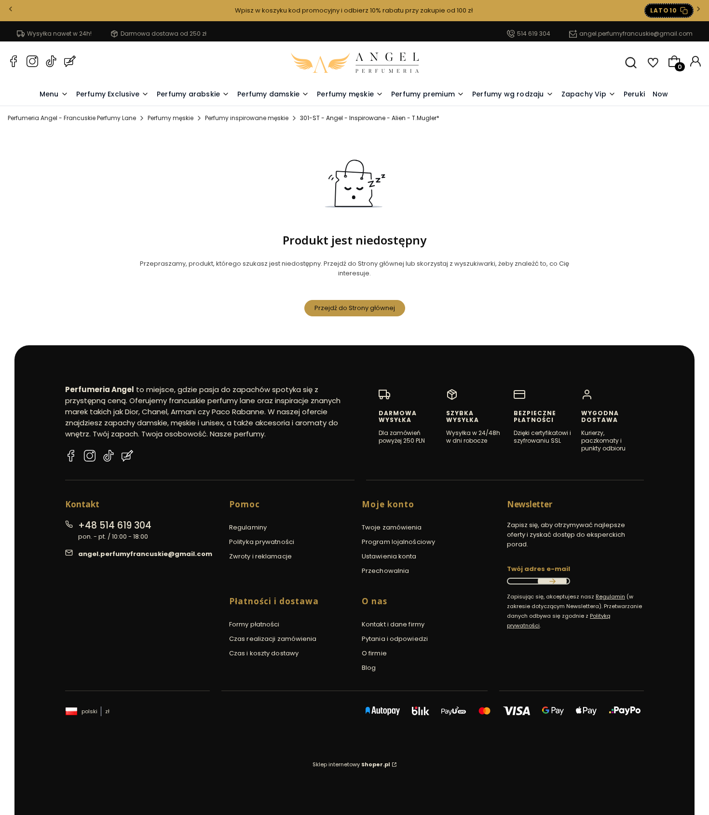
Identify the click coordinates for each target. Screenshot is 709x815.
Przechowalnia (385, 570)
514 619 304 (533, 33)
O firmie (374, 653)
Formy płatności (254, 624)
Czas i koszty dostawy (264, 653)
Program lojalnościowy (398, 541)
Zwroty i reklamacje (260, 556)
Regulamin (610, 596)
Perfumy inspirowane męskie (246, 118)
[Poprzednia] (10, 10)
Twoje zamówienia (392, 527)
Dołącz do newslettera (552, 581)
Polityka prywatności (261, 541)
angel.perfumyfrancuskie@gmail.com (636, 33)
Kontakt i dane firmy (393, 624)
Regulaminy (248, 527)
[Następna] (698, 10)
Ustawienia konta (389, 556)
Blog (369, 667)
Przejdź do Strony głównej (354, 307)
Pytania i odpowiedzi (395, 638)
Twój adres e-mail (538, 568)
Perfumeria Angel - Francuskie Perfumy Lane (72, 118)
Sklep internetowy (351, 764)
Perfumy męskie (170, 118)
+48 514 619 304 (114, 525)
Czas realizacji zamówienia (273, 638)
